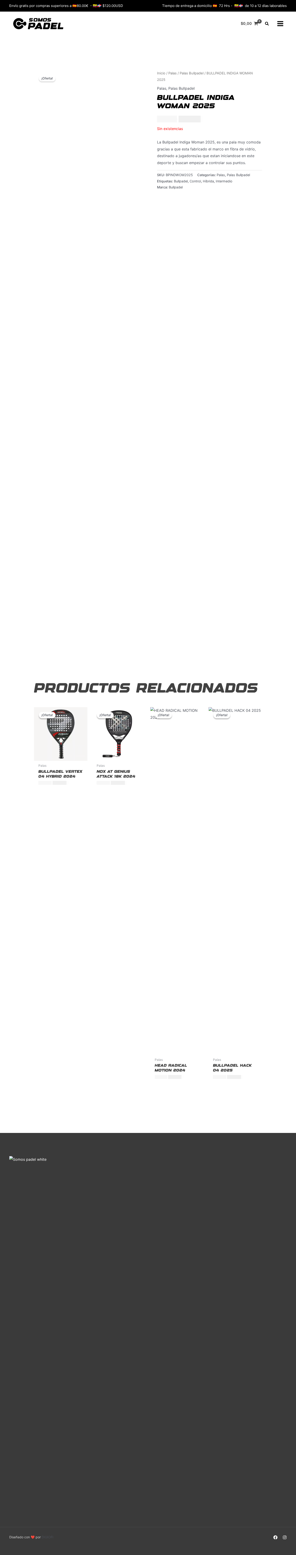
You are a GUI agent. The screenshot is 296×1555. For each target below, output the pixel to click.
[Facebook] (275, 1537)
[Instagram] (285, 1537)
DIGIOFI (47, 1537)
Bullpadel (181, 181)
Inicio (161, 73)
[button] (267, 24)
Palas (172, 73)
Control (195, 181)
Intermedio (224, 181)
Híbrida (208, 181)
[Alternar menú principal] (280, 23)
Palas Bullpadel (192, 73)
